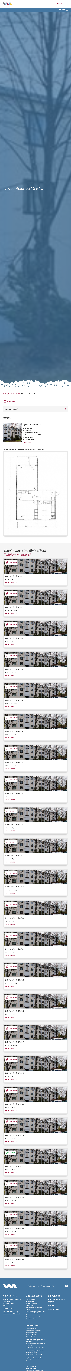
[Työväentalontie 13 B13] (35, 939)
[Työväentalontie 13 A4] (35, 659)
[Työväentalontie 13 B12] (35, 908)
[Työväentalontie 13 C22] (35, 1218)
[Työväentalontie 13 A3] (35, 628)
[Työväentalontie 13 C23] (35, 1249)
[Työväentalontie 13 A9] (35, 814)
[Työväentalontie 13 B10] (35, 846)
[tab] (35, 409)
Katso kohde (27, 443)
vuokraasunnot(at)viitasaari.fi (11, 1314)
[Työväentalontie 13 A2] (35, 597)
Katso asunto (10, 582)
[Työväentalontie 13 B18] (35, 1063)
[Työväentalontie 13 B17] (35, 1032)
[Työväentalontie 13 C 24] (35, 1094)
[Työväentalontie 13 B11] (35, 877)
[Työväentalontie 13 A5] (35, 690)
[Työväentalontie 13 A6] (35, 721)
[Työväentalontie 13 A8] (35, 783)
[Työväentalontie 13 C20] (35, 1156)
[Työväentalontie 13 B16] (35, 1001)
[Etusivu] (7, 3)
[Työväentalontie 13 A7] (35, 752)
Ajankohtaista (53, 1309)
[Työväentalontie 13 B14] (35, 970)
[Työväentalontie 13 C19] (35, 1125)
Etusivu (5, 394)
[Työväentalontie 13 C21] (35, 1187)
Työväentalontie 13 (14, 394)
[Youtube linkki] (66, 1287)
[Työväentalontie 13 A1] (35, 566)
